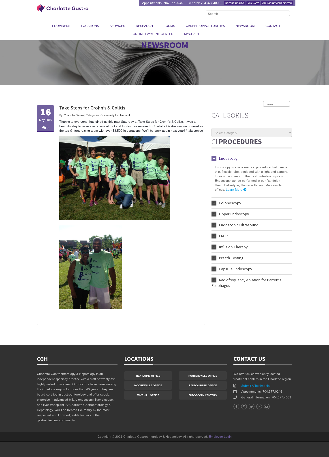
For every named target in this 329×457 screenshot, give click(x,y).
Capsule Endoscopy (235, 269)
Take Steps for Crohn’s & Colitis (92, 108)
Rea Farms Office (148, 375)
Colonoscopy (230, 203)
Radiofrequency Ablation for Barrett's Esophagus (246, 283)
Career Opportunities (205, 26)
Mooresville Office (148, 385)
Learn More (234, 189)
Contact (272, 26)
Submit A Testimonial (255, 385)
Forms (169, 26)
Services (117, 26)
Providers (61, 26)
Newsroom (245, 26)
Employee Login (220, 436)
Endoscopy (228, 159)
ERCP (223, 236)
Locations (90, 26)
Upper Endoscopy (234, 214)
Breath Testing (231, 258)
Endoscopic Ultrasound (238, 225)
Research (144, 26)
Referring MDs (234, 3)
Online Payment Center (277, 3)
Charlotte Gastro (74, 115)
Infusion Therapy (233, 247)
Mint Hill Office (148, 395)
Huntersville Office (202, 375)
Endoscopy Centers (203, 395)
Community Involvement (115, 115)
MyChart (253, 3)
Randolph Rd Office (203, 385)
